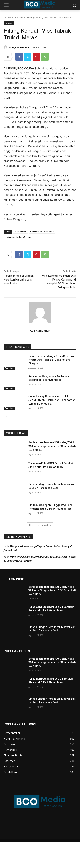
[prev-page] (6, 416)
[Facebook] (19, 57)
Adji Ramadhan (20, 47)
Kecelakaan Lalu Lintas (42, 231)
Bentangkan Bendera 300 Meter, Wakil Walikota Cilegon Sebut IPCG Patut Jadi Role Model (52, 446)
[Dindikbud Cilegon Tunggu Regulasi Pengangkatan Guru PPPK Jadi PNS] (14, 511)
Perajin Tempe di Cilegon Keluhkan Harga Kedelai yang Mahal (19, 279)
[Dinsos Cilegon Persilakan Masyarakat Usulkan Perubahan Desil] (14, 490)
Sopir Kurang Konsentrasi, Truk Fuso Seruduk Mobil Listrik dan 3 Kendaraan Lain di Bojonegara (51, 400)
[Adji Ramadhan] (6, 47)
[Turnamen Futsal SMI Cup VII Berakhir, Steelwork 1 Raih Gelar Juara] (14, 469)
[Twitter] (27, 57)
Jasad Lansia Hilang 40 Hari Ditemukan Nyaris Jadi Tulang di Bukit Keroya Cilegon (52, 360)
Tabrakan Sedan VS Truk (18, 236)
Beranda (8, 17)
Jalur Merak (20, 231)
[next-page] (12, 416)
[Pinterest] (36, 57)
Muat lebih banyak (38, 525)
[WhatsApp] (45, 57)
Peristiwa (20, 17)
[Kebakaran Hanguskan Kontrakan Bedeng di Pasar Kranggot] (14, 382)
